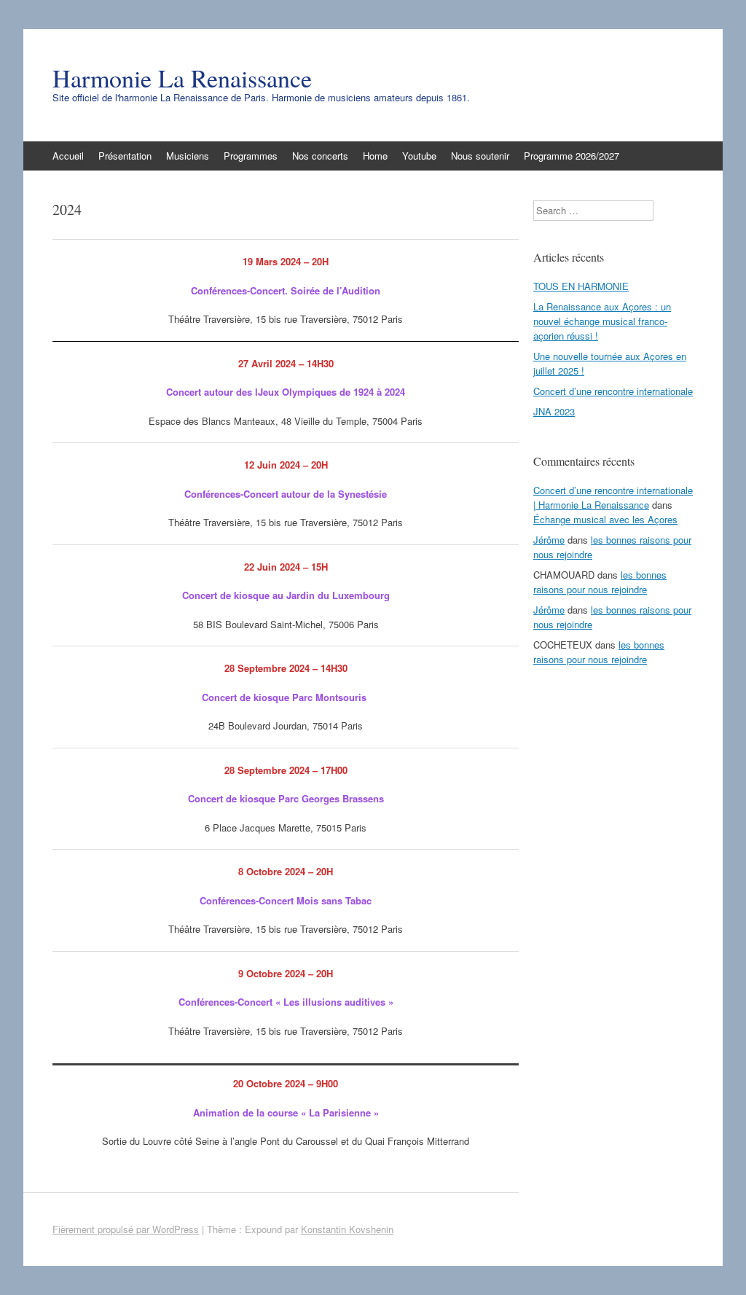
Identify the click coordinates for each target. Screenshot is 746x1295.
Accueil (68, 156)
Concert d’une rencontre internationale (613, 391)
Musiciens (187, 156)
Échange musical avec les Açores (605, 519)
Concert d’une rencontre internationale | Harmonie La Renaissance (613, 497)
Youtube (419, 156)
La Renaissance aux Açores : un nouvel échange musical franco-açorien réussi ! (602, 321)
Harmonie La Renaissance (182, 78)
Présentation (125, 156)
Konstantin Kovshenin (347, 1229)
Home (375, 156)
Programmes (251, 156)
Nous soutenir (480, 156)
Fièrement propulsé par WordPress (125, 1229)
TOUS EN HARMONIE (581, 286)
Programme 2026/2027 (571, 156)
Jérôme (549, 540)
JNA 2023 (554, 411)
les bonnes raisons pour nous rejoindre (600, 582)
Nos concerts (320, 156)
